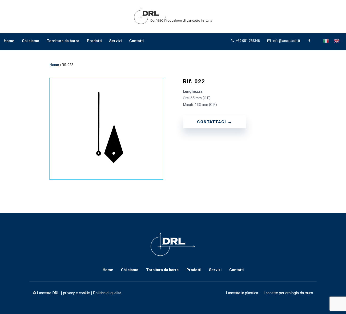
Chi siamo (30, 41)
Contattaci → (214, 121)
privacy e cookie (76, 293)
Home (9, 41)
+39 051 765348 (247, 41)
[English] (337, 40)
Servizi (115, 41)
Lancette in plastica (242, 293)
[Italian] (326, 40)
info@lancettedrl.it (286, 41)
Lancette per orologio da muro (288, 293)
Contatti (136, 41)
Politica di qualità (107, 293)
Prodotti (94, 41)
